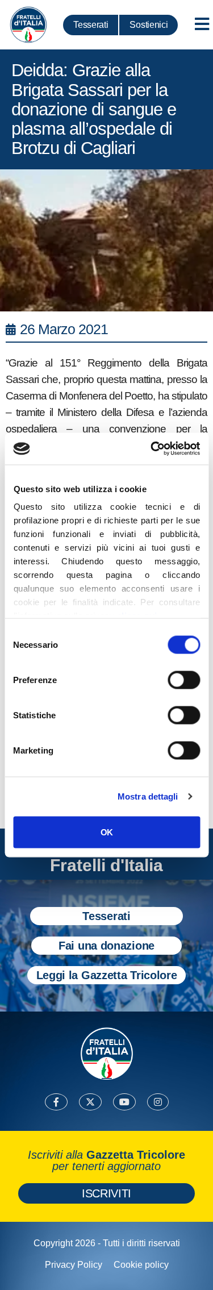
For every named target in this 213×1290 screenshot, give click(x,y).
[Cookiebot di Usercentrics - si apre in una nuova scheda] (151, 449)
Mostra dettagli (148, 796)
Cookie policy (141, 1265)
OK (106, 832)
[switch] (184, 680)
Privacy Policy (73, 1265)
